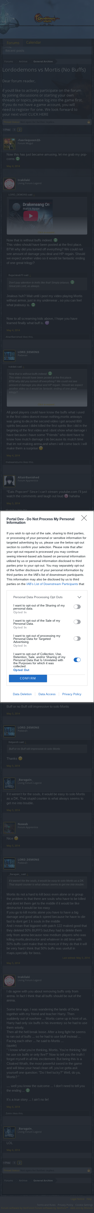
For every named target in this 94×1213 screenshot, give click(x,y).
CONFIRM (28, 678)
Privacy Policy (71, 694)
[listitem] (47, 597)
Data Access (47, 694)
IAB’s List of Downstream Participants (52, 584)
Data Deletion (22, 694)
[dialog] (47, 606)
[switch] (77, 607)
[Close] (85, 519)
